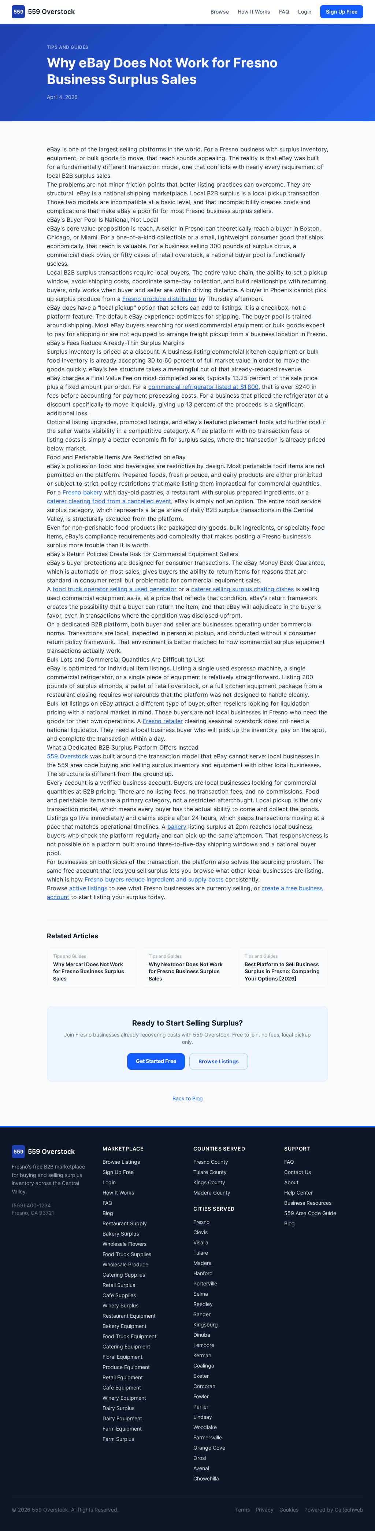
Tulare (200, 1253)
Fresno (201, 1222)
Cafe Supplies (119, 1295)
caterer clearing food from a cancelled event (109, 501)
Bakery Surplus (121, 1233)
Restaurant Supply (125, 1223)
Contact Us (297, 1172)
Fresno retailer (163, 721)
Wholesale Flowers (124, 1244)
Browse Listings (218, 1061)
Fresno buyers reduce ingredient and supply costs (154, 879)
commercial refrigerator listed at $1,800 (203, 386)
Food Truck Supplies (127, 1254)
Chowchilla (206, 1478)
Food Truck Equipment (129, 1336)
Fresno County (210, 1162)
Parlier (200, 1406)
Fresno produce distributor (159, 298)
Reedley (203, 1304)
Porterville (205, 1283)
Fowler (201, 1396)
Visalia (200, 1242)
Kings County (209, 1182)
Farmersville (207, 1437)
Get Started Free (156, 1061)
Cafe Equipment (122, 1387)
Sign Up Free (341, 11)
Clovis (200, 1232)
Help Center (298, 1192)
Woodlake (205, 1427)
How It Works (254, 11)
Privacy (265, 1509)
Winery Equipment (124, 1398)
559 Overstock (67, 756)
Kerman (202, 1355)
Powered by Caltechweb (333, 1509)
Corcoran (204, 1386)
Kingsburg (205, 1324)
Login (304, 11)
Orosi (199, 1458)
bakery (176, 826)
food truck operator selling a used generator (115, 589)
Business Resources (307, 1203)
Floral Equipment (122, 1357)
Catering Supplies (124, 1274)
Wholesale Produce (125, 1264)
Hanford (203, 1273)
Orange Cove (209, 1447)
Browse (220, 11)
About (291, 1182)
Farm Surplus (118, 1439)
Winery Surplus (120, 1305)
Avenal (201, 1468)
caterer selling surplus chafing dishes (242, 589)
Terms (242, 1509)
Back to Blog (187, 1098)
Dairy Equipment (122, 1418)
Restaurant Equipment (129, 1316)
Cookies (288, 1509)
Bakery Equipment (124, 1326)
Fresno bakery (82, 492)
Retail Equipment (123, 1377)
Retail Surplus (119, 1285)
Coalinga (203, 1365)
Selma (200, 1294)
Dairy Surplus (118, 1408)
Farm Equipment (122, 1428)
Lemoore (203, 1345)
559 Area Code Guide (310, 1213)
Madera (202, 1263)
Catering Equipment (126, 1346)
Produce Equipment (126, 1367)
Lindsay (202, 1417)
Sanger (202, 1314)
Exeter (201, 1376)
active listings (88, 888)
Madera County (211, 1192)
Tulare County (210, 1172)
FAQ (284, 11)
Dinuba (201, 1335)
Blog (108, 1213)
